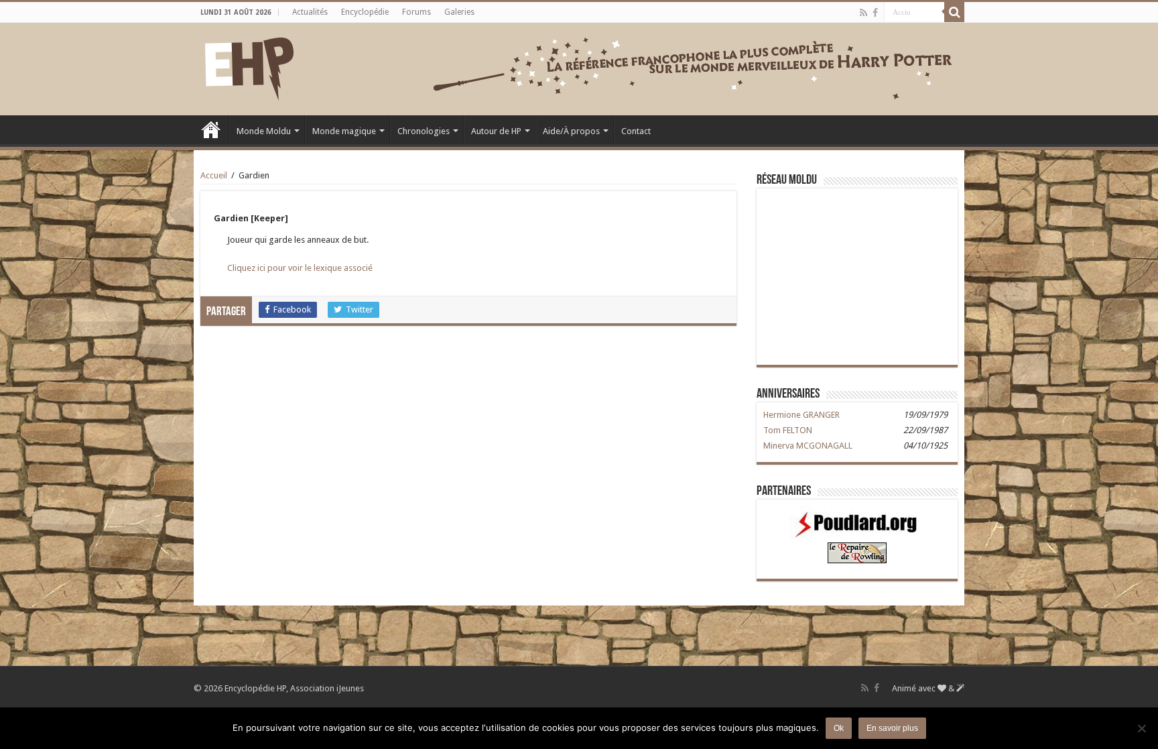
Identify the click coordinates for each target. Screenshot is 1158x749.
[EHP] (249, 66)
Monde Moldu (264, 131)
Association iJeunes (327, 688)
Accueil (211, 129)
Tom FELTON (787, 430)
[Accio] (954, 12)
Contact (636, 131)
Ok (839, 728)
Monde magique (344, 131)
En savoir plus (892, 728)
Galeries (459, 12)
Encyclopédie (365, 12)
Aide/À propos (571, 131)
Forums (416, 12)
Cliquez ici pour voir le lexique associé (300, 268)
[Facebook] (875, 13)
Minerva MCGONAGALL (807, 446)
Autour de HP (496, 131)
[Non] (1141, 728)
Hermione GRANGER (801, 415)
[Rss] (863, 13)
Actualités (310, 12)
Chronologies (423, 131)
